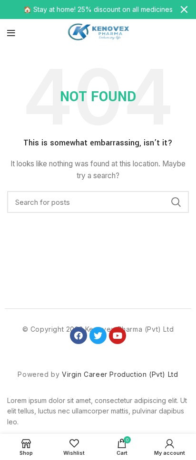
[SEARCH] (176, 202)
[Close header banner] (184, 9)
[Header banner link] (83, 9)
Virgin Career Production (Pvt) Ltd (120, 374)
